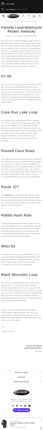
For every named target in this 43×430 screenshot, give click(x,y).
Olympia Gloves (13, 16)
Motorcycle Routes (8, 331)
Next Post (39, 351)
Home (7, 21)
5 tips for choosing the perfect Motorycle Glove (33, 347)
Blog (12, 21)
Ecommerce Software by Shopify (21, 401)
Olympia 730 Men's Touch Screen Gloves (22, 424)
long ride (8, 195)
